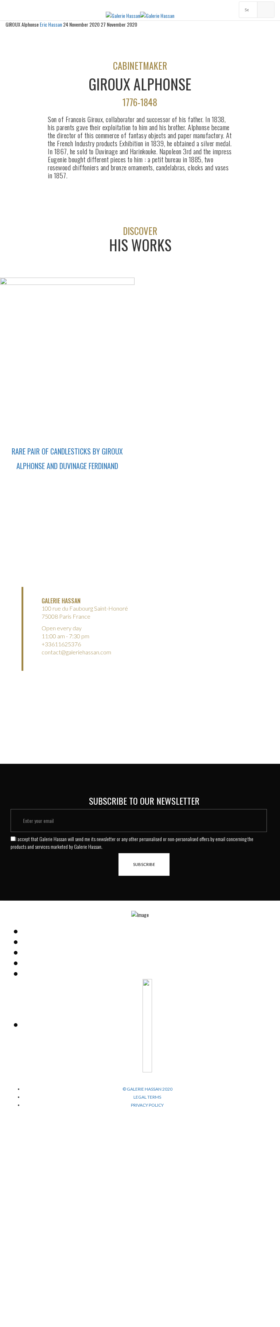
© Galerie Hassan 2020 (147, 1089)
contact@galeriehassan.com (76, 652)
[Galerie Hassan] (123, 15)
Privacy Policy (147, 1105)
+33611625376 (61, 644)
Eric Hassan (51, 24)
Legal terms (147, 1097)
